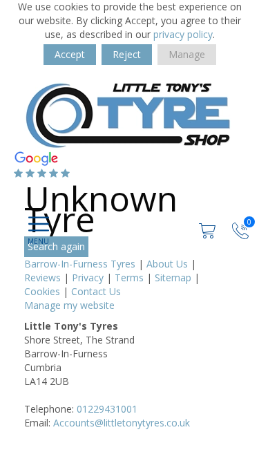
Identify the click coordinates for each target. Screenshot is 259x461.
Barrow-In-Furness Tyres (79, 263)
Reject (127, 54)
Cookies (42, 291)
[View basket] (208, 229)
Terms (129, 277)
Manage (187, 54)
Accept (70, 54)
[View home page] (127, 114)
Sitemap (173, 277)
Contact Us (96, 291)
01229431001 (107, 408)
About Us (167, 263)
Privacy (88, 277)
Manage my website (69, 305)
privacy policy (183, 34)
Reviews (42, 277)
